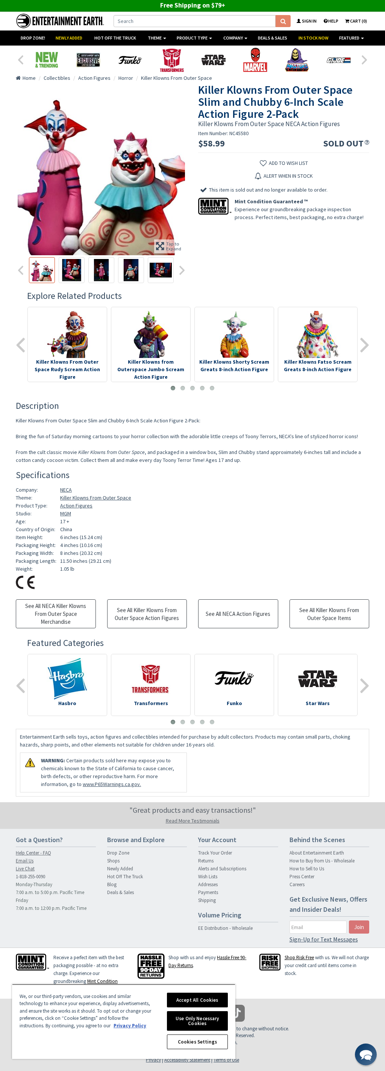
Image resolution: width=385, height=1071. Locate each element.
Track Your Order (215, 853)
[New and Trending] (46, 59)
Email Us (24, 861)
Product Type (192, 38)
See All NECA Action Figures (238, 613)
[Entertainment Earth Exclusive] (88, 59)
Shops (113, 861)
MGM (65, 513)
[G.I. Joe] (339, 59)
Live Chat (25, 868)
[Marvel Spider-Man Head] (255, 59)
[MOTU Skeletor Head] (297, 59)
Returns (206, 861)
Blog (112, 884)
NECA (66, 489)
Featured (349, 38)
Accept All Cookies (197, 1000)
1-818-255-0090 (30, 876)
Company (233, 38)
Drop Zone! (33, 38)
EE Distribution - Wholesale (225, 928)
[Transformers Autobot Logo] (172, 59)
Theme (155, 38)
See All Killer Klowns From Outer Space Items (329, 614)
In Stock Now (314, 38)
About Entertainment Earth (317, 853)
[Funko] (130, 59)
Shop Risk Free (299, 957)
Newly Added (69, 38)
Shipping (207, 900)
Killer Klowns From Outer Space (95, 497)
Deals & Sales (272, 38)
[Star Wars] (213, 59)
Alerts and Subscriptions (222, 868)
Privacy (153, 1060)
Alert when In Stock (288, 175)
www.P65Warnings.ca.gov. (112, 784)
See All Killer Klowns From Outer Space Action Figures (147, 614)
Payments (208, 892)
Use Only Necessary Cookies (197, 1021)
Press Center (302, 876)
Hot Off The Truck (115, 38)
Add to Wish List (288, 163)
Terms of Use (226, 1060)
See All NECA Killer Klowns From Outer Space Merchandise (55, 613)
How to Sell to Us (307, 868)
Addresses (208, 884)
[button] (366, 1054)
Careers (297, 884)
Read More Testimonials (193, 820)
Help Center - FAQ (33, 853)
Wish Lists (207, 876)
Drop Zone (118, 853)
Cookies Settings (197, 1042)
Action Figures (76, 505)
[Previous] (20, 59)
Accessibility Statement (187, 1060)
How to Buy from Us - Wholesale (322, 861)
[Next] (364, 59)
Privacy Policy (130, 1025)
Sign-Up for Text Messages (324, 939)
